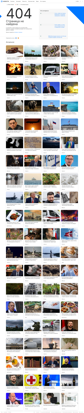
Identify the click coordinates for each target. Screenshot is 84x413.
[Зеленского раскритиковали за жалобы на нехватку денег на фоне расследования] (51, 200)
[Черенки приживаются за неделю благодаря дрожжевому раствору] (51, 291)
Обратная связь (75, 412)
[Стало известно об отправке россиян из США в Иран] (32, 127)
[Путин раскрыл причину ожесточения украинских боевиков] (51, 383)
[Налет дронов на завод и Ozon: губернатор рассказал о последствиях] (69, 72)
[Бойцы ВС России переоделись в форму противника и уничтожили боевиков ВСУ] (14, 145)
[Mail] (2, 1)
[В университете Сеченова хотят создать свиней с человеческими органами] (69, 291)
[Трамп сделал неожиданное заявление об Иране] (32, 200)
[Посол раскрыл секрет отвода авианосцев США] (14, 200)
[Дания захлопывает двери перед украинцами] (69, 236)
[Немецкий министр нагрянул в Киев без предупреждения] (69, 163)
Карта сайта (81, 412)
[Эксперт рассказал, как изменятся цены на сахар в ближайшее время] (69, 182)
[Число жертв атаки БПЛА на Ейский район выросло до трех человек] (51, 310)
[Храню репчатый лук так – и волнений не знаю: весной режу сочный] (32, 310)
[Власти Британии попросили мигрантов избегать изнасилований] (32, 218)
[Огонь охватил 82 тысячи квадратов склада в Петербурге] (69, 218)
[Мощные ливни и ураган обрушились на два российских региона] (51, 328)
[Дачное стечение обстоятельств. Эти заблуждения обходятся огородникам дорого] (14, 236)
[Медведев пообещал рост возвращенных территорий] (51, 236)
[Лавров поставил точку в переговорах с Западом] (14, 310)
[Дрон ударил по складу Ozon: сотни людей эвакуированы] (51, 163)
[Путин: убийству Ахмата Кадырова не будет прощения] (32, 163)
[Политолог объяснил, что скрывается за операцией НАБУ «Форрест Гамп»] (69, 328)
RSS (34, 412)
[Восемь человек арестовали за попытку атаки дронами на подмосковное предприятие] (51, 53)
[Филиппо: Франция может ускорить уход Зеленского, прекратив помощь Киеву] (14, 383)
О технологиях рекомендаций (45, 412)
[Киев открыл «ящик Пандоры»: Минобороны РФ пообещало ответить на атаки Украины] (14, 346)
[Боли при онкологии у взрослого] (51, 401)
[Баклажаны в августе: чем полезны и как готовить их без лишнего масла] (14, 218)
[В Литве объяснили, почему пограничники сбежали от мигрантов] (32, 53)
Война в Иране (11, 4)
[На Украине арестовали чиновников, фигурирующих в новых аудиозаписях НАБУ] (32, 291)
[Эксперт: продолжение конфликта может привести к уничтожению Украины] (14, 108)
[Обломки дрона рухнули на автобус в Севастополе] (32, 255)
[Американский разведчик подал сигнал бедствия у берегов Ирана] (32, 346)
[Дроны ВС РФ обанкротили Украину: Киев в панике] (32, 236)
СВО (17, 4)
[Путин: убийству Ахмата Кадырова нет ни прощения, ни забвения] (51, 90)
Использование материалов (67, 412)
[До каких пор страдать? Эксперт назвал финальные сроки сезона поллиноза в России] (32, 401)
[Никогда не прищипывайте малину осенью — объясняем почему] (51, 182)
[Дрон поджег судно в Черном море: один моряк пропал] (32, 182)
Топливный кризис (25, 4)
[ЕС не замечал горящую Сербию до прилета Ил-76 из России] (14, 127)
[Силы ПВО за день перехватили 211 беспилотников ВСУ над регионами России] (32, 328)
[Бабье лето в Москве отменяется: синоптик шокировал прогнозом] (14, 182)
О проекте (37, 412)
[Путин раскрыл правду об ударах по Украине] (51, 364)
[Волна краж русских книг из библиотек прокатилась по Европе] (32, 364)
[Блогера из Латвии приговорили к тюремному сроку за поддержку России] (32, 273)
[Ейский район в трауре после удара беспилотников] (51, 218)
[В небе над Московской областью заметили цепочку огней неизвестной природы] (14, 255)
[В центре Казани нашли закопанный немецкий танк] (69, 200)
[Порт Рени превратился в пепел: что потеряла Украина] (14, 72)
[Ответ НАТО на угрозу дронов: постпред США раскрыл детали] (69, 145)
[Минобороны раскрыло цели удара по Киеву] (69, 127)
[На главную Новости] (6, 1)
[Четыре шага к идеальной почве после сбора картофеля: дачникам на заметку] (51, 273)
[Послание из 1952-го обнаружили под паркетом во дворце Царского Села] (32, 145)
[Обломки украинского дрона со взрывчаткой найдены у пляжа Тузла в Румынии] (51, 255)
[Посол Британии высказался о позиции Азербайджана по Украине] (69, 383)
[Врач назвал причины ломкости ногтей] (69, 346)
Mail (1, 412)
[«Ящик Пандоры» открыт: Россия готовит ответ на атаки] (51, 108)
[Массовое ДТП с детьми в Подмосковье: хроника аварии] (32, 383)
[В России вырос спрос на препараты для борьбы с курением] (69, 273)
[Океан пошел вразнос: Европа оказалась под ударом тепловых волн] (69, 108)
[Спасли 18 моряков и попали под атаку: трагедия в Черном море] (51, 145)
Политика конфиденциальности (56, 412)
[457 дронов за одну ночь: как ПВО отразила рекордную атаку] (69, 90)
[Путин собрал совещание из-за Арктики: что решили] (14, 273)
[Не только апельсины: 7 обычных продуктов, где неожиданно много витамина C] (14, 364)
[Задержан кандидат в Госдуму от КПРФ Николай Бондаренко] (14, 53)
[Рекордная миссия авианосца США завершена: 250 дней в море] (51, 346)
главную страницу (18, 32)
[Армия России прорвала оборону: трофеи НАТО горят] (14, 90)
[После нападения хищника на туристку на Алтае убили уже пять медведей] (32, 108)
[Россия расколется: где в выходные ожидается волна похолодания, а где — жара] (32, 72)
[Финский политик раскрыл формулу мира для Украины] (69, 364)
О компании (5, 412)
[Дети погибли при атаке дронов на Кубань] (51, 72)
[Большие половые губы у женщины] (69, 53)
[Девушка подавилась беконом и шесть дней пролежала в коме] (69, 401)
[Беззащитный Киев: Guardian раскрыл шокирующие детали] (14, 328)
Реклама (9, 412)
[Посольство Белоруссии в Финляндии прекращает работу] (32, 90)
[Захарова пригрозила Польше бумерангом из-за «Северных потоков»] (51, 127)
